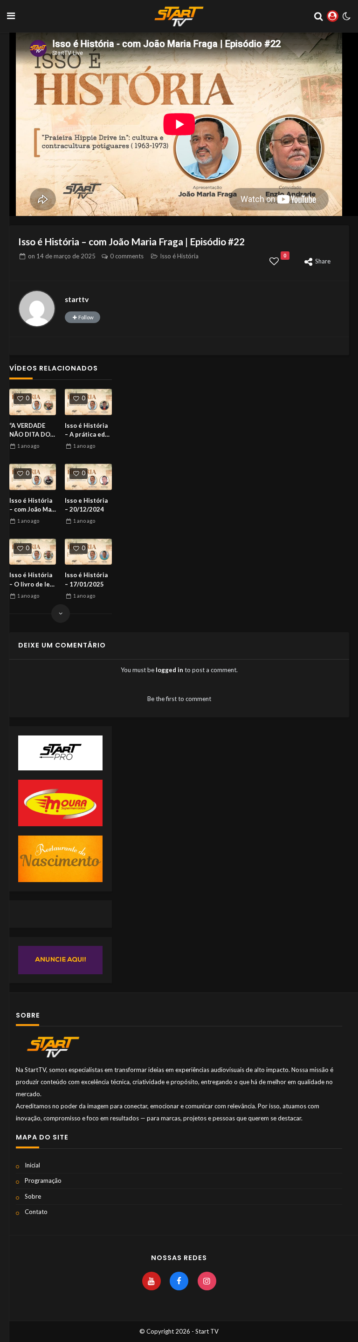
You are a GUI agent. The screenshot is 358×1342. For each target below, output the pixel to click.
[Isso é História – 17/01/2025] (88, 552)
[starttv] (36, 308)
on (62, 256)
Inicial (32, 1165)
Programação (43, 1180)
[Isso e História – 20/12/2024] (88, 477)
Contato (36, 1211)
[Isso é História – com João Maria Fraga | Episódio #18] (32, 477)
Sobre (33, 1196)
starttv (77, 299)
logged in (169, 670)
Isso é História (179, 256)
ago (28, 446)
